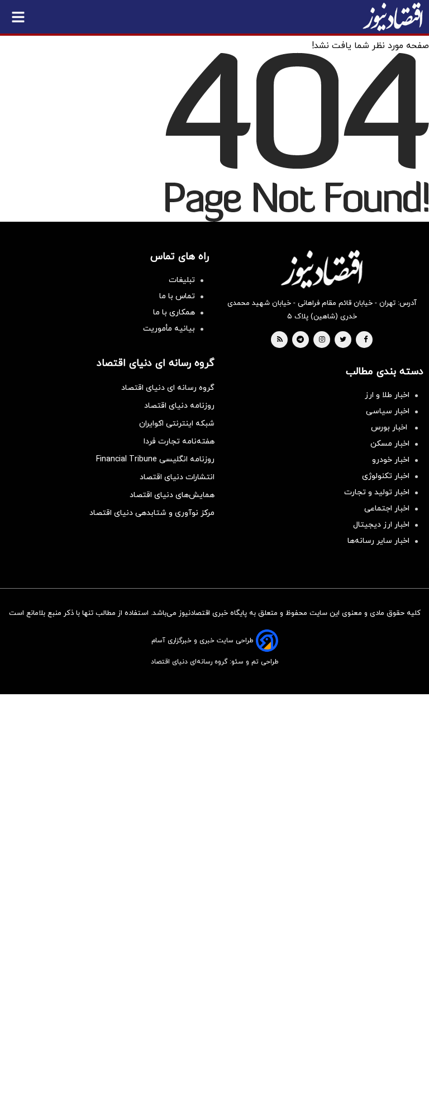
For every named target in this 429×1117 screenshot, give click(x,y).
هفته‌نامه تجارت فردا (179, 441)
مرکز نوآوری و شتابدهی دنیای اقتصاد (151, 513)
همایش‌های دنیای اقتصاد (172, 495)
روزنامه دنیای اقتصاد (179, 405)
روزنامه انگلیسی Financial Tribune (155, 459)
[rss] (280, 340)
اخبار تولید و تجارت (376, 492)
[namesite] (392, 16)
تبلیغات (182, 280)
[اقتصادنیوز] (321, 269)
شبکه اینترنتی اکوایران (176, 423)
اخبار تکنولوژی (385, 476)
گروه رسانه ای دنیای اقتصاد (167, 388)
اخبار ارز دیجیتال (381, 524)
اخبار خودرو (390, 460)
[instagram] (322, 340)
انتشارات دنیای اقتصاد (177, 477)
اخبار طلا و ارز (387, 395)
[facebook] (366, 340)
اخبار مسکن (389, 443)
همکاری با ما (174, 312)
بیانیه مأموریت (169, 328)
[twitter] (343, 340)
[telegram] (300, 340)
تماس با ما (177, 296)
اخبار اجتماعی (386, 508)
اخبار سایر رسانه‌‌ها (378, 541)
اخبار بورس (390, 427)
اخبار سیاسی (387, 411)
